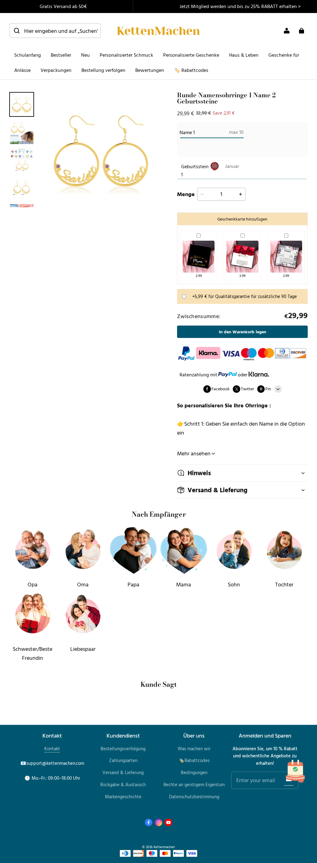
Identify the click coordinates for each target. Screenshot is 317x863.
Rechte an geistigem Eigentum (194, 784)
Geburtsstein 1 (195, 170)
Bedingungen (194, 772)
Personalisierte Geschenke (191, 55)
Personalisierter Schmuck (126, 55)
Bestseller (61, 55)
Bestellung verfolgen (103, 70)
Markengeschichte (123, 796)
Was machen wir (194, 748)
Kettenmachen (164, 846)
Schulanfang (27, 55)
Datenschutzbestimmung (194, 796)
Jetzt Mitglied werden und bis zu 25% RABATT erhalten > (240, 6)
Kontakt (52, 748)
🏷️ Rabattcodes (191, 70)
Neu (85, 55)
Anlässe (22, 70)
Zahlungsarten (123, 760)
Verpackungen (56, 70)
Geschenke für (283, 55)
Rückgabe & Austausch (123, 784)
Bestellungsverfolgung (123, 748)
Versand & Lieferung (123, 772)
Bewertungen (149, 70)
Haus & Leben (243, 55)
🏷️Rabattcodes (194, 760)
